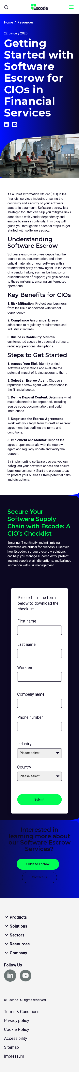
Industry (24, 743)
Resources (25, 22)
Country (24, 767)
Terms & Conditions (21, 1011)
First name (26, 621)
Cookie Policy (16, 1029)
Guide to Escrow (37, 864)
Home (8, 22)
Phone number (30, 717)
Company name (31, 694)
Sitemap (11, 1047)
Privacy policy (16, 1020)
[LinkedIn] (6, 124)
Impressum (14, 1056)
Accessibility (15, 1038)
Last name (26, 644)
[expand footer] (6, 917)
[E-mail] (14, 124)
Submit (39, 799)
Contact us (39, 877)
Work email (27, 667)
